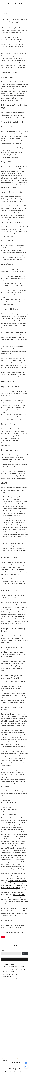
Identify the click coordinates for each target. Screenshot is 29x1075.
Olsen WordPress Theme (10, 1071)
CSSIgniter (22, 1071)
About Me (4, 1060)
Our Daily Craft (14, 3)
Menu (5, 13)
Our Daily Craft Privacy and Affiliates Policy (12, 1058)
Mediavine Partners (10, 915)
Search (2, 950)
